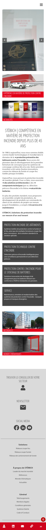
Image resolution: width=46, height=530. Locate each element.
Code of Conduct (23, 513)
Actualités (23, 482)
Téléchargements (23, 498)
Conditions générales (23, 505)
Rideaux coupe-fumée (23, 452)
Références (23, 475)
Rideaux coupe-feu (23, 448)
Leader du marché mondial (23, 471)
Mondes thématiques (23, 479)
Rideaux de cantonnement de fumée (23, 456)
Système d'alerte (23, 509)
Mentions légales (23, 502)
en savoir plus (23, 69)
